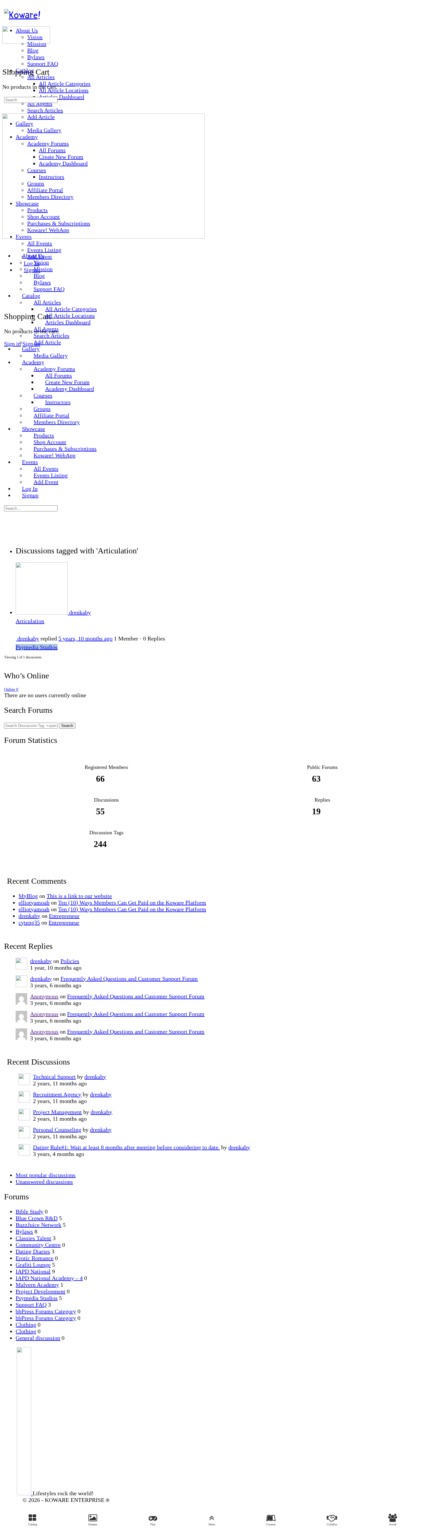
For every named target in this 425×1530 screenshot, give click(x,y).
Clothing (26, 1324)
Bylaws (24, 1231)
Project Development (40, 1291)
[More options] (8, 282)
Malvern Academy (37, 1285)
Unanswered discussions (44, 1182)
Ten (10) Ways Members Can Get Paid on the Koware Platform (132, 902)
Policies (69, 961)
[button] (211, 1520)
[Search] (6, 50)
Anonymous (44, 996)
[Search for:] (31, 99)
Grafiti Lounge (33, 1265)
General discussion (38, 1338)
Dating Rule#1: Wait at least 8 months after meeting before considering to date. (126, 1147)
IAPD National (33, 1271)
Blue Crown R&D (37, 1218)
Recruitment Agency (57, 1094)
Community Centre (38, 1245)
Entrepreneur (64, 916)
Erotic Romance (34, 1258)
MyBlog (28, 896)
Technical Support (54, 1077)
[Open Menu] (6, 23)
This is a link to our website (79, 896)
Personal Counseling (57, 1129)
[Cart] (8, 301)
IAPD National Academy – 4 (49, 1278)
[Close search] (8, 525)
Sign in (12, 343)
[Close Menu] (6, 243)
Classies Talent (33, 1238)
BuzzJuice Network (38, 1225)
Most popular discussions (45, 1175)
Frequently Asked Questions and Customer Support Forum (129, 978)
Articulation (30, 621)
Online (11, 689)
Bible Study (29, 1211)
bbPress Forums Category (46, 1311)
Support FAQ (31, 1304)
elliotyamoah (34, 902)
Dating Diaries (33, 1251)
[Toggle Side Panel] (8, 5)
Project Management (57, 1112)
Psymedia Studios (37, 647)
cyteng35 (29, 922)
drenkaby (29, 916)
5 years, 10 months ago (85, 638)
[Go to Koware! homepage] (22, 15)
